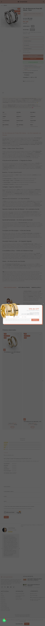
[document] (22, 313)
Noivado (16, 319)
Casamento (22, 319)
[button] (43, 303)
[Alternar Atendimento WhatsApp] (4, 620)
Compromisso (10, 319)
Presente (28, 319)
